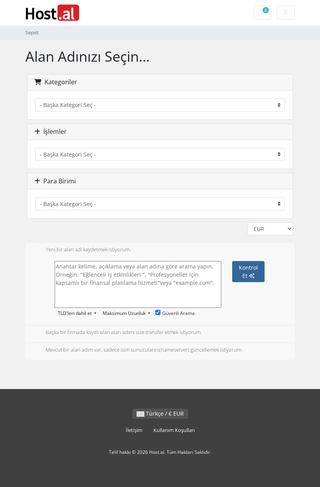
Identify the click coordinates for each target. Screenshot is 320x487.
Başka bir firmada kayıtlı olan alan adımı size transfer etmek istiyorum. (124, 332)
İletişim (134, 430)
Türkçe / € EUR (164, 413)
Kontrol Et (248, 271)
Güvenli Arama (178, 313)
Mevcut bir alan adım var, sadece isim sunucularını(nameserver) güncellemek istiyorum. (144, 349)
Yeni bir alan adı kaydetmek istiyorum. (88, 249)
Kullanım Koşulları (174, 430)
